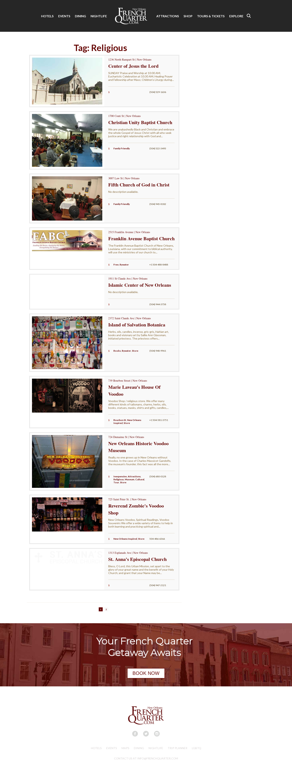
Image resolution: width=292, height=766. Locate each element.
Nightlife (156, 748)
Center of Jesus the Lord (133, 65)
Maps (125, 748)
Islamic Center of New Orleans (139, 284)
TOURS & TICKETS (211, 16)
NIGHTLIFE (99, 16)
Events (111, 748)
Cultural (139, 479)
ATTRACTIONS (167, 16)
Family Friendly (121, 148)
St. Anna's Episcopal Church (137, 559)
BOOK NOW (146, 673)
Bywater (124, 264)
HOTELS (47, 16)
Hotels (96, 748)
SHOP (188, 16)
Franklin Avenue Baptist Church (141, 238)
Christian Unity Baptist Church (140, 122)
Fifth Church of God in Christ (138, 184)
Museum (129, 479)
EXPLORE (236, 16)
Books (117, 350)
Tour (116, 482)
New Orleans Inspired (125, 538)
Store (135, 350)
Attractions (134, 476)
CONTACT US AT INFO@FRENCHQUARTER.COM (146, 758)
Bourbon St (119, 420)
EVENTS (64, 16)
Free (116, 264)
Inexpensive (120, 476)
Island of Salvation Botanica (136, 324)
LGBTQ (196, 748)
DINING (80, 16)
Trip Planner (177, 748)
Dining (139, 748)
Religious (118, 479)
